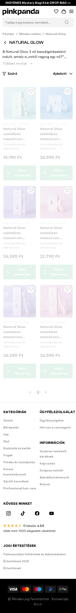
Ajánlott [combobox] (60, 73)
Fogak (8, 455)
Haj (5, 434)
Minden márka (30, 34)
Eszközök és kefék (17, 448)
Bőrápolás (11, 427)
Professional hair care (19, 488)
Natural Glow (56, 34)
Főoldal (10, 34)
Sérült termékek (16, 481)
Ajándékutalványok (54, 477)
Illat (6, 441)
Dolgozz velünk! (51, 470)
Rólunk (45, 484)
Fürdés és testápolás (19, 462)
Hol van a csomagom (55, 427)
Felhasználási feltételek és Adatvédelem (34, 554)
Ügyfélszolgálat (52, 420)
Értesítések (12, 568)
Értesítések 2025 (16, 561)
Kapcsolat (47, 463)
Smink (8, 420)
